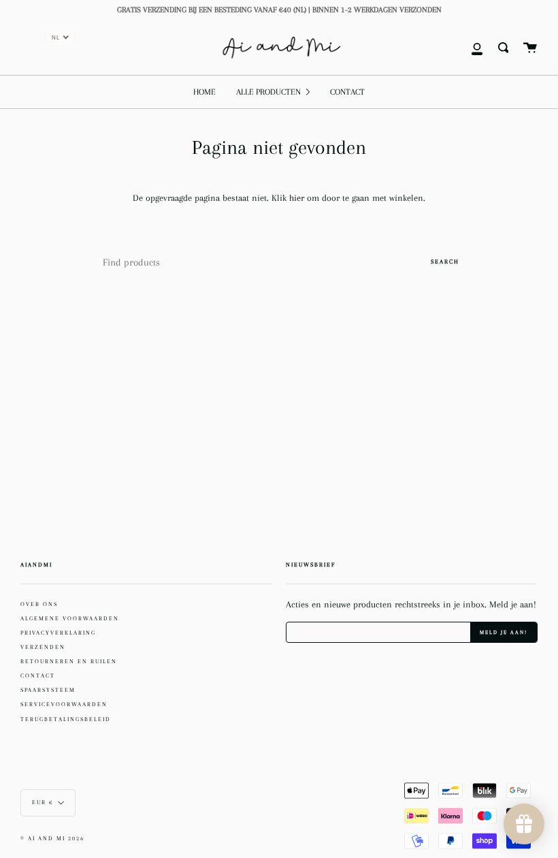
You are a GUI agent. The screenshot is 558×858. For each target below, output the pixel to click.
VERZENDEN (42, 647)
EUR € (42, 802)
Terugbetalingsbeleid (65, 719)
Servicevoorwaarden (64, 704)
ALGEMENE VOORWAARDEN (69, 618)
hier (298, 198)
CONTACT (37, 675)
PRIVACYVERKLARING (58, 632)
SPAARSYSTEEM (48, 689)
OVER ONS (39, 604)
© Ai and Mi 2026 (52, 839)
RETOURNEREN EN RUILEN (68, 661)
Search (445, 261)
